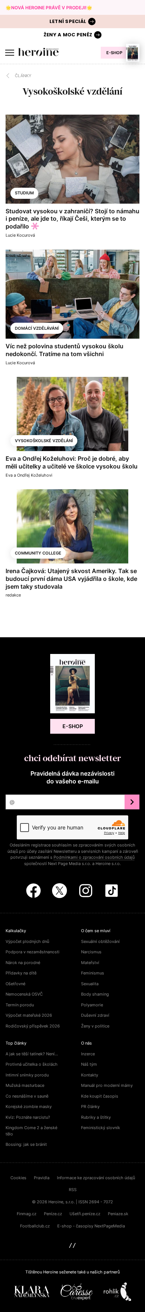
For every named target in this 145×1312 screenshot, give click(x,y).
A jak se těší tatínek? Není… (32, 1053)
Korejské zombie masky (29, 1106)
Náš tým (89, 1064)
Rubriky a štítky (96, 1117)
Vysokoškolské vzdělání (44, 440)
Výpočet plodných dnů (27, 941)
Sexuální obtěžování (100, 941)
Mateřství (90, 962)
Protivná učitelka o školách (32, 1064)
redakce (13, 595)
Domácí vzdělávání (37, 328)
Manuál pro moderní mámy (107, 1085)
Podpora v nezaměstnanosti (32, 951)
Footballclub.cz (35, 1226)
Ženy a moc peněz (68, 34)
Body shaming (95, 994)
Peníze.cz (53, 1213)
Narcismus (91, 951)
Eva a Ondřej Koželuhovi (29, 475)
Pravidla (41, 1177)
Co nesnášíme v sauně (27, 1096)
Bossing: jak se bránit (26, 1144)
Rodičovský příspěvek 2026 (33, 1026)
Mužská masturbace (25, 1085)
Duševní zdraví (95, 1015)
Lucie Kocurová (20, 235)
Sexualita (90, 983)
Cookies (18, 1177)
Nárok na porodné (23, 962)
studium (24, 192)
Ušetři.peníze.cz (85, 1213)
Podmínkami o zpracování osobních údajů (94, 857)
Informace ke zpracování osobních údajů (96, 1177)
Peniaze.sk (118, 1213)
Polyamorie (92, 1004)
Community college (38, 553)
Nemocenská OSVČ (24, 994)
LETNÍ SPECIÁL (67, 21)
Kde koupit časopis (99, 1096)
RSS (73, 1189)
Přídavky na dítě (21, 973)
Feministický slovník (100, 1127)
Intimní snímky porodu (27, 1075)
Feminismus (92, 973)
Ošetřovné (15, 983)
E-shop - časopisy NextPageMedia (91, 1226)
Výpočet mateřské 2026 (29, 1015)
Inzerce (88, 1053)
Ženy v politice (95, 1026)
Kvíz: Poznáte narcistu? (28, 1117)
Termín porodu (20, 1004)
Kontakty (89, 1075)
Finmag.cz (26, 1213)
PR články (90, 1106)
